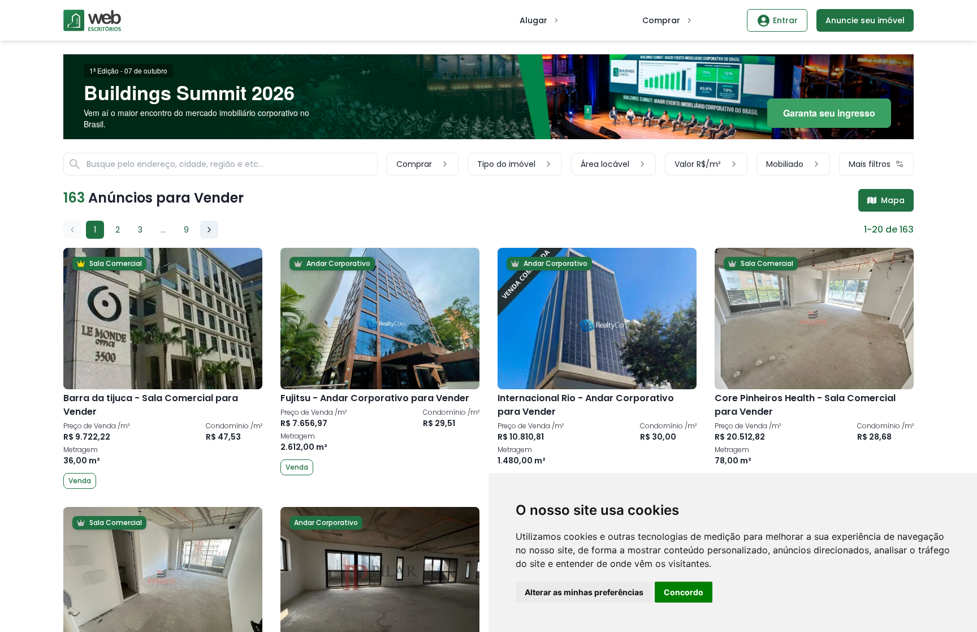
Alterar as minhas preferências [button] (584, 592)
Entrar (785, 20)
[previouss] (72, 230)
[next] (209, 230)
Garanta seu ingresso (829, 112)
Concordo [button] (683, 592)
